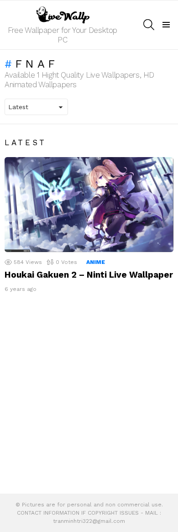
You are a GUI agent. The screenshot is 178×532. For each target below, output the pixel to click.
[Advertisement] (89, 395)
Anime (95, 262)
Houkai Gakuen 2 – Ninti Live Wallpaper (89, 274)
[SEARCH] (148, 25)
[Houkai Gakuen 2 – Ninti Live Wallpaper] (89, 204)
